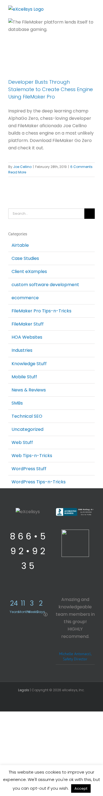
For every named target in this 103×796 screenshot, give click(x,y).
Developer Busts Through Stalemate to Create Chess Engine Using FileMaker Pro (50, 89)
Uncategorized (27, 429)
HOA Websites (27, 337)
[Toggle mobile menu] (92, 10)
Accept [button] (80, 788)
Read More (17, 172)
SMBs (17, 403)
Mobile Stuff (24, 377)
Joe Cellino (22, 166)
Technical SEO (27, 416)
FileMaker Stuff (28, 324)
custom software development (45, 284)
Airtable (20, 245)
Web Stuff (22, 442)
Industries (22, 350)
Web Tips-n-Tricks (32, 455)
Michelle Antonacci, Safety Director (75, 656)
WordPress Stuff (29, 469)
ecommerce (25, 298)
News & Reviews (29, 390)
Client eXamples (29, 271)
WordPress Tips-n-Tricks (39, 482)
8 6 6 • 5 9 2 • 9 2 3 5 (28, 551)
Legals (23, 690)
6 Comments (81, 166)
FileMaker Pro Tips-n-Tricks (41, 311)
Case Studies (25, 258)
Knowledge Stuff (29, 364)
